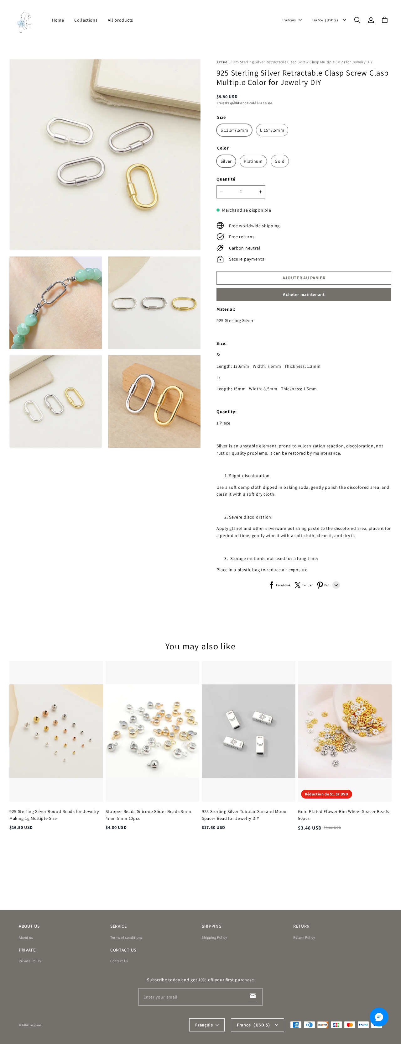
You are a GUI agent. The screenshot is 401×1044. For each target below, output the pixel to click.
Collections (86, 20)
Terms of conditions (126, 937)
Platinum (253, 161)
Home (58, 20)
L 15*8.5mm (272, 130)
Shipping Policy (214, 937)
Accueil (223, 62)
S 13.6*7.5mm (234, 130)
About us (26, 937)
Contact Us (119, 960)
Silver (226, 161)
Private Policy (30, 960)
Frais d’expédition (230, 103)
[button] (357, 20)
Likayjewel (35, 1025)
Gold (280, 161)
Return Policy (304, 937)
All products (120, 20)
